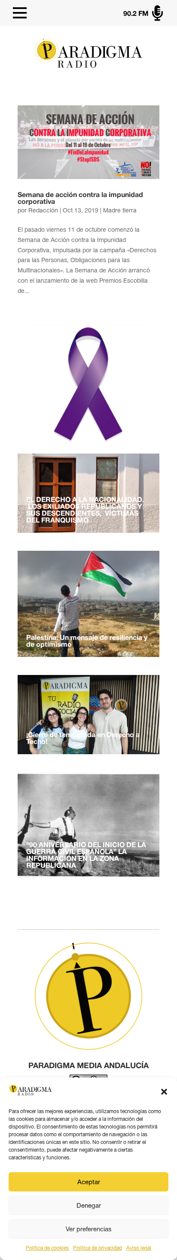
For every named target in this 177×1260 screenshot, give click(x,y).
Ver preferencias (89, 1229)
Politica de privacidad (97, 1248)
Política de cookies (47, 1248)
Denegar (88, 1205)
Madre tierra (120, 210)
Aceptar (88, 1181)
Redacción (43, 210)
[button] (164, 1091)
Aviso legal (138, 1248)
